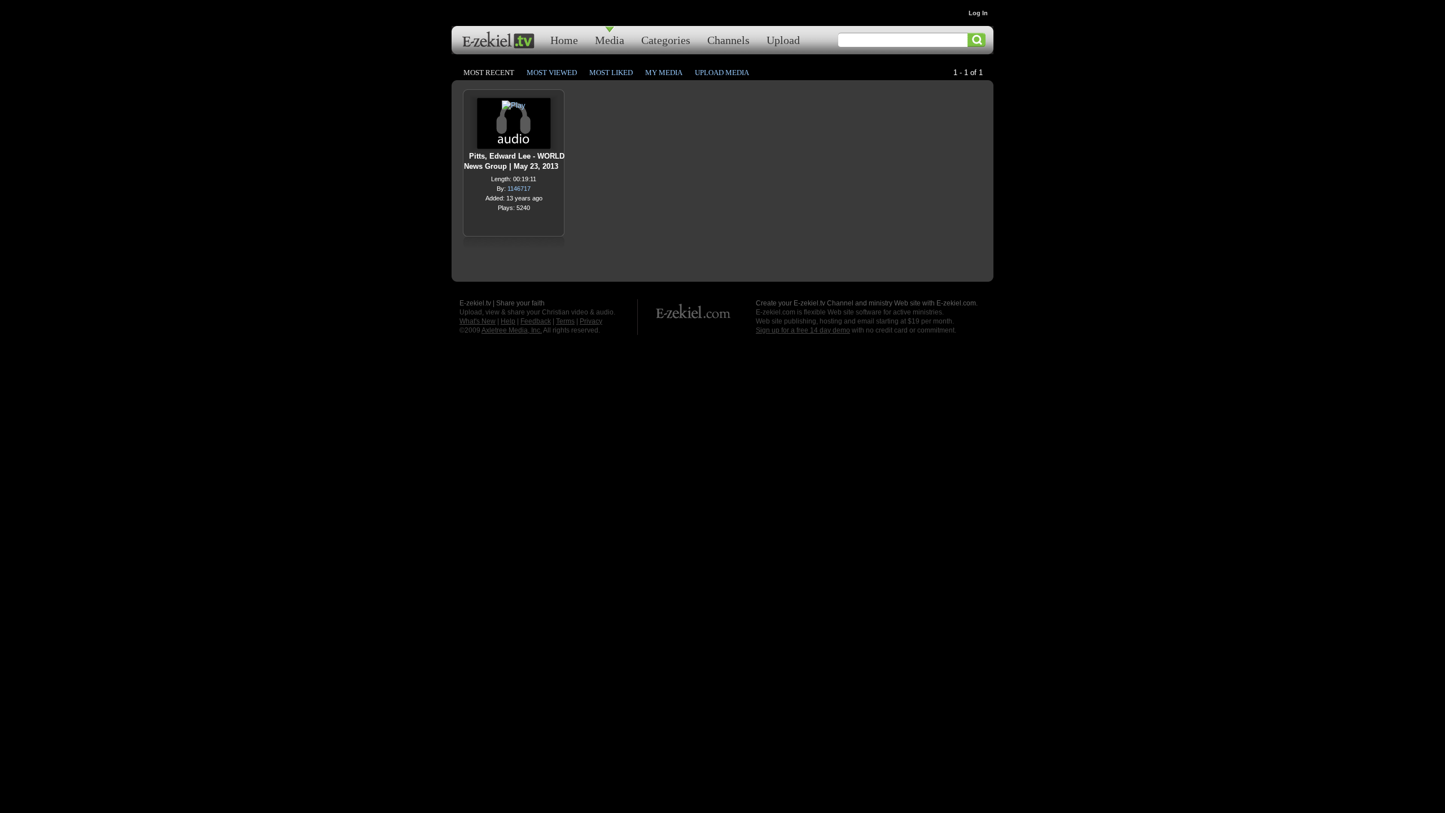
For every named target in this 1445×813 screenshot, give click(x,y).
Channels (728, 40)
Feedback (535, 321)
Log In (978, 13)
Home (564, 40)
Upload (783, 40)
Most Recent (488, 72)
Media (609, 40)
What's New (477, 321)
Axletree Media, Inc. (511, 330)
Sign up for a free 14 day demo (803, 330)
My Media (663, 72)
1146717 (519, 188)
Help (508, 321)
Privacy (591, 321)
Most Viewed (552, 72)
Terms (565, 321)
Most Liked (611, 72)
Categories (665, 40)
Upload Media (722, 72)
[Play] (514, 108)
